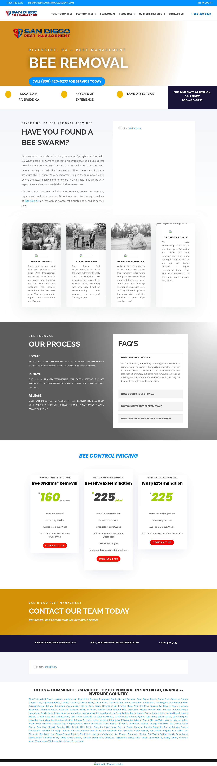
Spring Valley (66, 737)
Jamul (64, 713)
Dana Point (132, 706)
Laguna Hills (158, 713)
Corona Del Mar (45, 706)
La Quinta (140, 716)
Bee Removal (107, 14)
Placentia (98, 727)
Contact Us (176, 14)
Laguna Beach (144, 713)
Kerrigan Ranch (103, 713)
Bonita (114, 699)
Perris (89, 727)
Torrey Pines (134, 737)
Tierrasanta (121, 737)
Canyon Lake (35, 702)
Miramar (103, 720)
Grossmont (133, 709)
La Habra (41, 716)
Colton (184, 702)
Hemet (143, 709)
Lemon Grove (164, 716)
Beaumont (104, 699)
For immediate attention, (192, 92)
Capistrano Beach (51, 702)
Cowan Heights (102, 706)
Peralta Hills (78, 727)
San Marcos (120, 734)
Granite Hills (119, 709)
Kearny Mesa (88, 713)
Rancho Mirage (171, 727)
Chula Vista (148, 702)
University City (156, 737)
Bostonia (131, 699)
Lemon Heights (180, 716)
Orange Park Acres (159, 723)
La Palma (119, 716)
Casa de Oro (101, 702)
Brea (139, 699)
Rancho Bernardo (153, 727)
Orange (144, 723)
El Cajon (173, 706)
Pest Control (84, 14)
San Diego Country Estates (64, 734)
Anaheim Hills (81, 699)
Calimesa (174, 699)
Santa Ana (133, 734)
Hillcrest (167, 709)
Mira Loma (93, 720)
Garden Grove (105, 709)
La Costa (117, 713)
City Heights (162, 702)
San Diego (45, 734)
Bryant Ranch (149, 699)
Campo (184, 699)
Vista (31, 741)
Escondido (34, 709)
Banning (94, 699)
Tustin (144, 737)
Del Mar (144, 706)
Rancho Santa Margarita (93, 730)
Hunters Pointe (180, 709)
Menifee (69, 720)
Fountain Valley (77, 709)
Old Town (122, 723)
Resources (125, 14)
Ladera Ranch (129, 713)
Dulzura (154, 706)
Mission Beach (141, 720)
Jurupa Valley (74, 713)
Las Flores (152, 716)
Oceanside (96, 723)
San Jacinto (85, 734)
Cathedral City (115, 702)
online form (135, 128)
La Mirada (108, 716)
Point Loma (110, 727)
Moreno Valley (180, 720)
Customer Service (150, 14)
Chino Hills (136, 702)
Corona (32, 706)
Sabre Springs (141, 730)
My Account (205, 3)
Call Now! (192, 96)
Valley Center (170, 737)
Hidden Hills (154, 709)
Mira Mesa (114, 720)
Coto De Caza (86, 706)
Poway (130, 727)
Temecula (109, 737)
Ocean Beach (109, 723)
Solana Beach (35, 737)
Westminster (41, 741)
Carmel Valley (86, 702)
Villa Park (183, 737)
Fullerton (91, 709)
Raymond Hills (114, 730)
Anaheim (68, 699)
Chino (127, 702)
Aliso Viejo (34, 699)
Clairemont (174, 702)
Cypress (122, 706)
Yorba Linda (77, 741)
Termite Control (61, 14)
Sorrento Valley (50, 737)
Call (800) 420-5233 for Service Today (66, 81)
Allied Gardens (47, 699)
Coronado (60, 706)
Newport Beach (74, 723)
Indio (50, 713)
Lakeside (87, 716)
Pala (39, 727)
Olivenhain (134, 723)
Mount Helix (35, 723)
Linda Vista (44, 720)
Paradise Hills (64, 727)
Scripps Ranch (167, 734)
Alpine (59, 699)
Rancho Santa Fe (71, 730)
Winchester (64, 741)
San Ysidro (153, 734)
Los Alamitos (57, 720)
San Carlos (177, 730)
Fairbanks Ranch (49, 709)
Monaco (168, 720)
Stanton (77, 737)
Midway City (80, 720)
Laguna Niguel (172, 713)
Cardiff (65, 702)
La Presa (129, 716)
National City (59, 723)
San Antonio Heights (160, 730)
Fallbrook (63, 709)
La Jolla (51, 716)
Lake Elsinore (62, 716)
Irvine (57, 713)
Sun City (87, 737)
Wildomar (53, 741)
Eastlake (163, 706)
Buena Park (163, 699)
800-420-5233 (192, 100)
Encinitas (183, 706)
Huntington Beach (38, 713)
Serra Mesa (182, 734)
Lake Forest (76, 716)
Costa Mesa (72, 706)
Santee (143, 734)
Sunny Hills (97, 737)
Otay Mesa (175, 723)
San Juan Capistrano (102, 734)
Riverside (128, 730)
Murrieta (46, 723)
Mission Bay (127, 720)
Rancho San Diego (51, 730)
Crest (113, 706)
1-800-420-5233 (201, 13)
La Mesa (97, 716)
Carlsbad (74, 702)
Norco (87, 723)
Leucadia (33, 720)
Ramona (138, 727)
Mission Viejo (156, 720)
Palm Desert (48, 727)
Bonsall (122, 699)
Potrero (121, 727)
